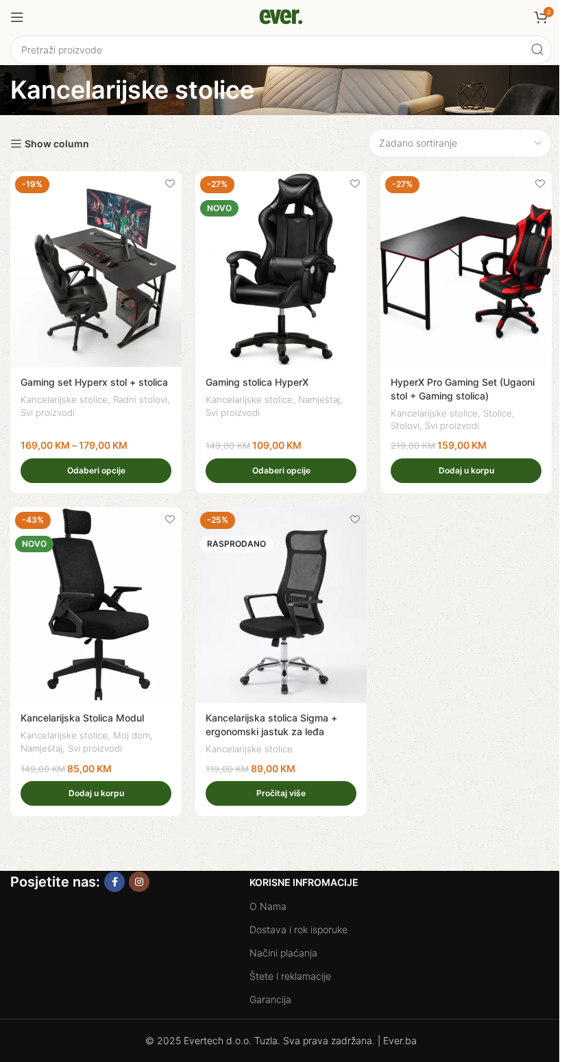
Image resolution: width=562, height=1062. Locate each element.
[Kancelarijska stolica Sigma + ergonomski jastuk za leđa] (281, 605)
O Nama (267, 906)
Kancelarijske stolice (64, 399)
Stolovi (405, 425)
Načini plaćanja (283, 953)
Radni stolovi (140, 399)
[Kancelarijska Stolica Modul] (96, 605)
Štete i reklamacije (290, 976)
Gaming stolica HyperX (257, 382)
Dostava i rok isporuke (298, 929)
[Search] (537, 50)
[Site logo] (281, 16)
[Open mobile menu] (17, 17)
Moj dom (131, 735)
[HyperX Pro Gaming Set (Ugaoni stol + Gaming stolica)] (466, 269)
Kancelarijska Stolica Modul (82, 718)
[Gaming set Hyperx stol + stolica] (96, 269)
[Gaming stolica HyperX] (281, 269)
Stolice (497, 413)
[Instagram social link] (139, 882)
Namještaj (319, 399)
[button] (466, 470)
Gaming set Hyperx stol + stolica (94, 382)
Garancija (270, 999)
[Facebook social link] (114, 882)
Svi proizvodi (48, 412)
